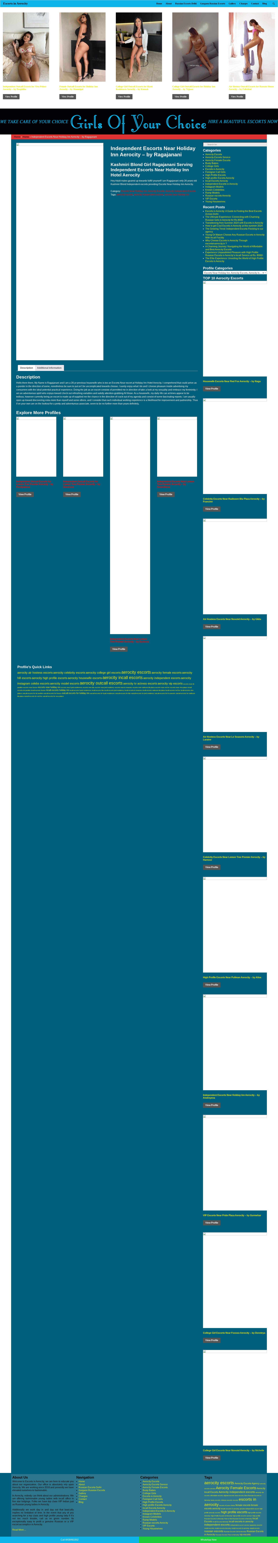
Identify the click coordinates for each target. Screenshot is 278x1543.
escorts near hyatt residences (71, 687)
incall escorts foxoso (38, 690)
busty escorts (215, 1500)
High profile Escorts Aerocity (219, 178)
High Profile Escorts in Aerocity (221, 1516)
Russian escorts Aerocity (218, 195)
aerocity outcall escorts (101, 683)
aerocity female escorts (167, 672)
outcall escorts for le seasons (165, 693)
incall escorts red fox (172, 690)
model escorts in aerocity (240, 1528)
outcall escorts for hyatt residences (102, 693)
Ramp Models (212, 192)
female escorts (243, 1505)
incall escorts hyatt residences (80, 690)
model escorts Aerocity (223, 1528)
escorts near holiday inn (177, 194)
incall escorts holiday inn (57, 690)
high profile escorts (234, 1512)
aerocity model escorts (64, 683)
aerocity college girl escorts (103, 672)
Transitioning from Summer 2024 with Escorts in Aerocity (234, 223)
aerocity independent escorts (148, 194)
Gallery (232, 3)
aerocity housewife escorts (85, 678)
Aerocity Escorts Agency (247, 1483)
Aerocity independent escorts (237, 1491)
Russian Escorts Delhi (186, 3)
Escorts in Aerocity (15, 3)
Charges (243, 3)
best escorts (239, 1495)
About (168, 3)
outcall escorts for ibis (123, 693)
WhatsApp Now (209, 1540)
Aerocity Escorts (213, 154)
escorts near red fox (162, 687)
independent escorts (217, 1524)
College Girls (212, 166)
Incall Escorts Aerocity (216, 181)
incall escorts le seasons (133, 690)
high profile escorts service (242, 1516)
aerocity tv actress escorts (140, 683)
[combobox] (235, 273)
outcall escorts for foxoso (52, 693)
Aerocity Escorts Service (217, 157)
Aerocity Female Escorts (217, 160)
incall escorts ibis (98, 690)
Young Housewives (215, 201)
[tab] (26, 368)
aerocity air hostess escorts (35, 672)
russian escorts (213, 1531)
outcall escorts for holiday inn (75, 693)
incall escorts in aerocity (241, 1521)
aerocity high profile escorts (49, 678)
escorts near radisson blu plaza (143, 687)
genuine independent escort (249, 1509)
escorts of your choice (227, 1505)
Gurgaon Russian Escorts (212, 3)
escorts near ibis (88, 687)
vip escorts (245, 1534)
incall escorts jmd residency (114, 690)
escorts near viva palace (179, 687)
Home (159, 3)
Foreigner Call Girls (215, 172)
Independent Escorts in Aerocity (221, 184)
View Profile (11, 96)
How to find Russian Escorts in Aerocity (238, 1519)
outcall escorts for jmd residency (142, 693)
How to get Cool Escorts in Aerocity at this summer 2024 (234, 226)
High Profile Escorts (215, 175)
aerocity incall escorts (123, 677)
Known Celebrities (214, 190)
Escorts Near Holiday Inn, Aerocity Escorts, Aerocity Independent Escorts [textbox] (235, 273)
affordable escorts (216, 1495)
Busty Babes (211, 163)
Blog (264, 3)
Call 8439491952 (69, 1540)
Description (26, 368)
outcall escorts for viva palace (53, 696)
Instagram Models (214, 187)
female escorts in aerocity (230, 1509)
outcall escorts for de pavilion (33, 693)
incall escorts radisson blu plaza (153, 690)
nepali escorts (255, 1528)
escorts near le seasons (123, 687)
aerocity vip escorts (170, 683)
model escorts (209, 1528)
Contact (255, 3)
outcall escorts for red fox (33, 696)
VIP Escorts (211, 198)
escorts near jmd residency (104, 687)
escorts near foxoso (30, 687)
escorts (235, 1500)
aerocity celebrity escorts (69, 672)
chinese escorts (226, 1500)
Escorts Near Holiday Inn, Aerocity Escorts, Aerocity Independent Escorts (158, 191)
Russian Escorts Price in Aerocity (227, 1535)
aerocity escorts (125, 194)
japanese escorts (256, 1525)
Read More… (19, 1530)
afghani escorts (229, 1495)
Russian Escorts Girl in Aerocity (235, 1531)
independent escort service (239, 1525)
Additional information (49, 368)
